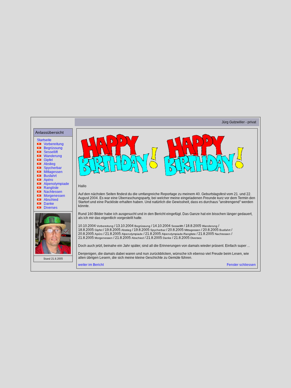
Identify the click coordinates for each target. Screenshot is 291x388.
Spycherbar (51, 168)
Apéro (47, 180)
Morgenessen (53, 196)
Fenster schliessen (241, 265)
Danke (47, 204)
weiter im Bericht (91, 265)
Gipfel (47, 160)
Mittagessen (52, 172)
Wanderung (51, 156)
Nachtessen (51, 192)
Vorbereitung (52, 144)
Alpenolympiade (55, 184)
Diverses (49, 208)
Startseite (43, 140)
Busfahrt (49, 176)
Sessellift (49, 152)
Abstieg (48, 164)
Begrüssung (52, 148)
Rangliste (50, 188)
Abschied (49, 200)
